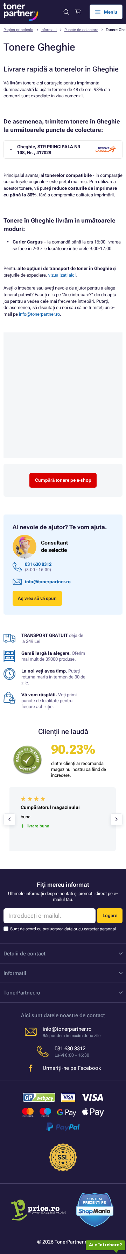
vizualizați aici (62, 275)
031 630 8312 (38, 564)
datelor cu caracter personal (90, 928)
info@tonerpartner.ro (39, 314)
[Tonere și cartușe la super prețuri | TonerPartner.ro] (21, 12)
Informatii (49, 30)
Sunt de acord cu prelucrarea (63, 928)
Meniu (110, 12)
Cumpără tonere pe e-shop (63, 480)
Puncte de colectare (81, 30)
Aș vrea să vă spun (37, 598)
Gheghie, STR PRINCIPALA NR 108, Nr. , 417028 (48, 149)
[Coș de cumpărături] (77, 12)
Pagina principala (18, 30)
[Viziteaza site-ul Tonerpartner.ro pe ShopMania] (95, 1210)
